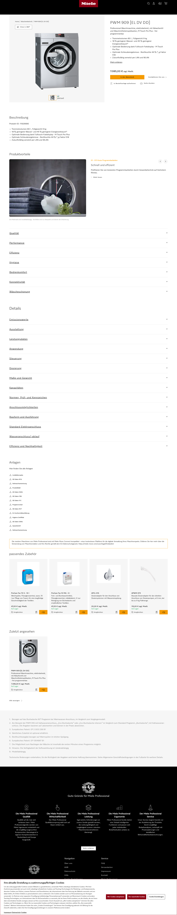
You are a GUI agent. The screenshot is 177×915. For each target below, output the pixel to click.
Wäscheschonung (19, 292)
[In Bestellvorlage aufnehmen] (36, 612)
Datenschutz (69, 871)
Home (17, 21)
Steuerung (15, 358)
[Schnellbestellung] (160, 4)
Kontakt (104, 875)
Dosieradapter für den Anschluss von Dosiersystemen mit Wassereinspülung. (106, 597)
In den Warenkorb (127, 77)
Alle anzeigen (14, 700)
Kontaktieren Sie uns (156, 77)
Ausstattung (16, 329)
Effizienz (14, 253)
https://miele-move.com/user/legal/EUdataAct (96, 544)
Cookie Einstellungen (156, 897)
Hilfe (66, 875)
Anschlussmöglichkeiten (23, 407)
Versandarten (107, 867)
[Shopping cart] (166, 4)
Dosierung (15, 368)
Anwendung (16, 349)
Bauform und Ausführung (24, 417)
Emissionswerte (18, 319)
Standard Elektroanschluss (25, 427)
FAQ (103, 863)
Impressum (106, 871)
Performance (16, 243)
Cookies (23, 912)
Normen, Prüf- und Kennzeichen (28, 397)
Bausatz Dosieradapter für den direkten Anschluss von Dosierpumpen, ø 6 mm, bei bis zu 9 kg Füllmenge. (147, 598)
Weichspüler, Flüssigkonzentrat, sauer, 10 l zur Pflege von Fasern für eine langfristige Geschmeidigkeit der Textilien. (27, 598)
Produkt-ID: (14, 124)
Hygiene (14, 262)
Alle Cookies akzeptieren (115, 897)
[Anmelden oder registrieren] (154, 4)
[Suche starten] (148, 3)
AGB (66, 867)
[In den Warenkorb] (43, 612)
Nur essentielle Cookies (136, 897)
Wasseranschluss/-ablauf (24, 436)
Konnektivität (17, 282)
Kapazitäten (16, 388)
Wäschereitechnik (26, 21)
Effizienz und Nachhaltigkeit (25, 446)
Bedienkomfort (18, 272)
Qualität (14, 233)
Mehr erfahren (88, 848)
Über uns (68, 863)
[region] (88, 897)
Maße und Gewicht (20, 378)
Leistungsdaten (18, 339)
